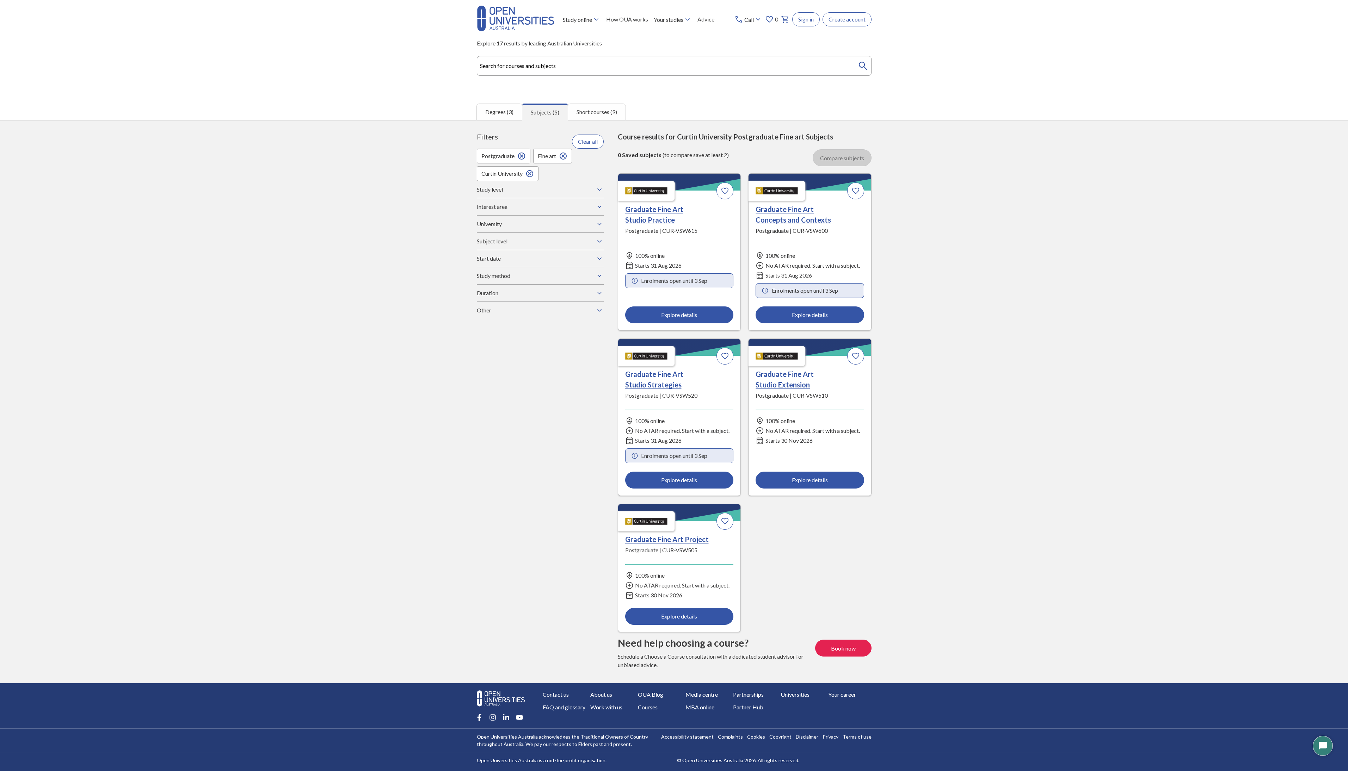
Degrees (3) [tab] (499, 111)
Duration (487, 293)
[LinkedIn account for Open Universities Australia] (506, 717)
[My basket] (785, 19)
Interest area (492, 206)
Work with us (606, 707)
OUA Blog (650, 694)
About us (601, 694)
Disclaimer (807, 737)
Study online (577, 19)
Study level (490, 189)
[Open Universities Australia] (515, 29)
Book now (843, 648)
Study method (493, 275)
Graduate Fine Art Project (667, 539)
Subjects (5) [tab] (545, 112)
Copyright (780, 737)
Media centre (701, 694)
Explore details (679, 314)
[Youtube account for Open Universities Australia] (519, 717)
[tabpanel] (674, 402)
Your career (842, 694)
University (489, 223)
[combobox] (674, 66)
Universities (795, 694)
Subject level (492, 241)
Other (484, 310)
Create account (847, 19)
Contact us (556, 694)
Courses (648, 707)
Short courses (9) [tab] (597, 111)
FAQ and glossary (564, 707)
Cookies (756, 737)
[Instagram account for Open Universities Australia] (492, 717)
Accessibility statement (687, 737)
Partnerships (748, 694)
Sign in (806, 19)
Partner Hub (748, 707)
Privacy (830, 737)
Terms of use (857, 737)
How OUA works (627, 19)
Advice (705, 19)
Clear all (588, 141)
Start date (489, 258)
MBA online (699, 707)
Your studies (668, 19)
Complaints (730, 737)
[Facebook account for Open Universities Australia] (479, 717)
